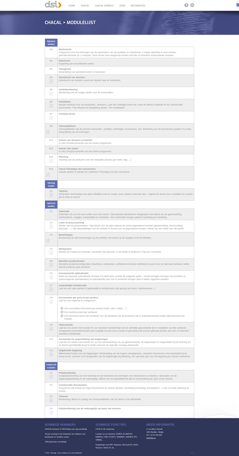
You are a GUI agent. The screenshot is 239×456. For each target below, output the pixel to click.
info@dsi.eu (151, 438)
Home (71, 5)
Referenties (138, 5)
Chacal (85, 5)
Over (122, 5)
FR (238, 1)
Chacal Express (104, 5)
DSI (55, 453)
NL (238, 4)
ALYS (192, 453)
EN (238, 8)
